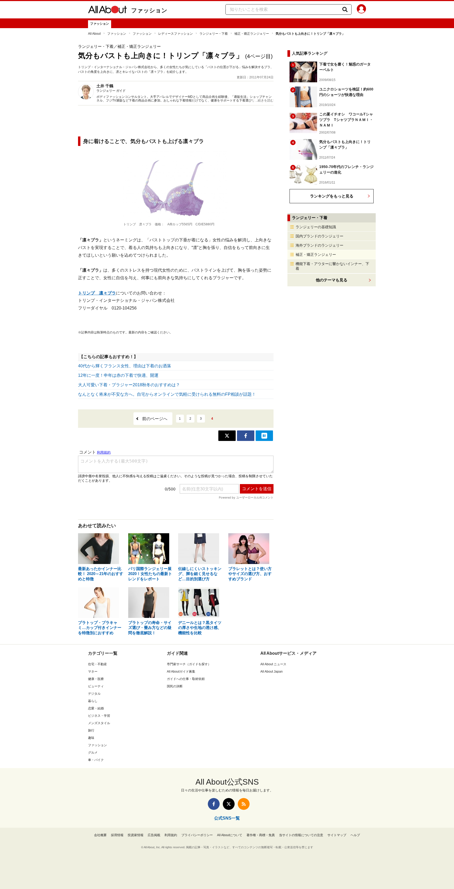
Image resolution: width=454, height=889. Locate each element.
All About (94, 33)
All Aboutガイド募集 (181, 671)
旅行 (91, 730)
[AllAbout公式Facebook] (214, 804)
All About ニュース (273, 664)
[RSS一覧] (244, 804)
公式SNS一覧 (227, 818)
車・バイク (96, 760)
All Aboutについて (229, 835)
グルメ (92, 752)
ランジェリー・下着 (213, 33)
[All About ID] (361, 9)
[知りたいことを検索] (345, 9)
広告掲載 (154, 835)
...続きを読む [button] (264, 100)
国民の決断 (175, 686)
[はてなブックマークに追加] (264, 435)
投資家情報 (135, 835)
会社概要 (100, 835)
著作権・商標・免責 (260, 835)
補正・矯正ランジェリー (251, 33)
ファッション (149, 10)
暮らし (92, 701)
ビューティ (96, 686)
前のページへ (154, 418)
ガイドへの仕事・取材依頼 (186, 679)
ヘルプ (355, 835)
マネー (92, 671)
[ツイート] (227, 435)
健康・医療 (96, 679)
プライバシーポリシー (197, 835)
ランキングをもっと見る (331, 196)
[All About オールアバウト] (107, 10)
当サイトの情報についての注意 (301, 835)
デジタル (94, 693)
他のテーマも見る (331, 280)
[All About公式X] (229, 804)
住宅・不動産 (97, 664)
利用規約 (170, 835)
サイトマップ (336, 835)
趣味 (91, 738)
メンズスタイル (99, 723)
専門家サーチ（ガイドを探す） (189, 664)
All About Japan (271, 671)
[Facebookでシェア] (245, 435)
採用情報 (117, 835)
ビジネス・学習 (99, 716)
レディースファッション (175, 33)
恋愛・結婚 (96, 708)
